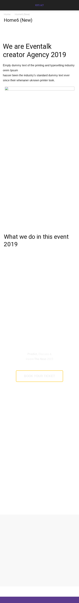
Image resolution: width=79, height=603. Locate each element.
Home (7, 14)
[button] (73, 5)
